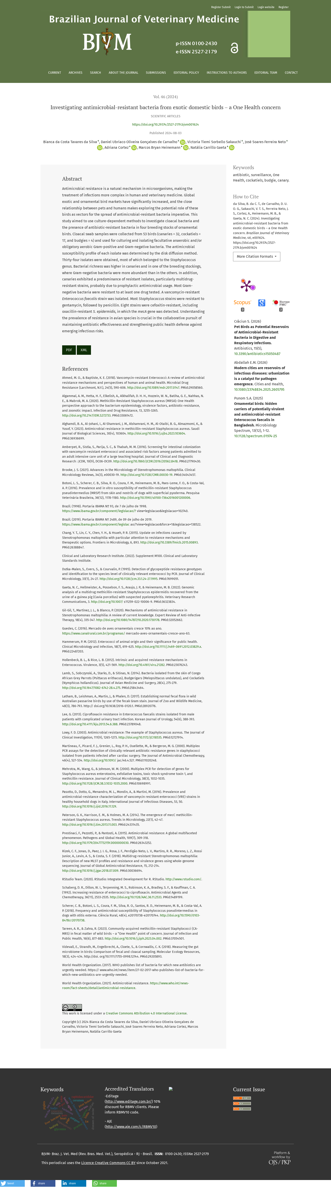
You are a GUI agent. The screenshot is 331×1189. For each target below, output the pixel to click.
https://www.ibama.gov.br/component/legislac (95, 524)
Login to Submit (244, 7)
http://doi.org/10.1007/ (107, 602)
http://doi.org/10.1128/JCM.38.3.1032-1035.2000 (94, 783)
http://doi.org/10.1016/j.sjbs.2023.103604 (156, 433)
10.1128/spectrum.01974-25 (255, 436)
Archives (75, 73)
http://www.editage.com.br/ (129, 1101)
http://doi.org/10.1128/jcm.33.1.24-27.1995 (128, 579)
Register (284, 7)
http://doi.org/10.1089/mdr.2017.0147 (153, 388)
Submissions (156, 73)
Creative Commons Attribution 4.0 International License (146, 1013)
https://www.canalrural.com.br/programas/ (93, 633)
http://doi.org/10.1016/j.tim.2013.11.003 (89, 825)
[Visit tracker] (170, 1089)
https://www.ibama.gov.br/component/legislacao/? (99, 511)
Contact (291, 73)
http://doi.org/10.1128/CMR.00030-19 (146, 475)
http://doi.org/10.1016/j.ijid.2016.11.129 (89, 806)
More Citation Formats (255, 256)
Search (95, 73)
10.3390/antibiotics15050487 (257, 354)
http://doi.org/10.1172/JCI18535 (139, 737)
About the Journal (123, 73)
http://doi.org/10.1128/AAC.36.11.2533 (135, 897)
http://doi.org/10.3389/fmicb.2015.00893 (169, 542)
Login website (266, 7)
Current (54, 73)
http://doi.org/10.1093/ (100, 760)
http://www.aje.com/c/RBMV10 (131, 1127)
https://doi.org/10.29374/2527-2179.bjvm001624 (165, 124)
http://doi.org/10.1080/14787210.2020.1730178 (127, 620)
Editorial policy (186, 73)
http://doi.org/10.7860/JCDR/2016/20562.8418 (145, 461)
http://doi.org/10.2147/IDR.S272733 (86, 415)
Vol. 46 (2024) (165, 96)
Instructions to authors (227, 73)
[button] (12, 1183)
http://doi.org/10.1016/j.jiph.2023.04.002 (133, 939)
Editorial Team (265, 73)
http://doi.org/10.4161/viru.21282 (141, 665)
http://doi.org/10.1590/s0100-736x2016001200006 (155, 498)
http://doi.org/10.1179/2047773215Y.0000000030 (95, 843)
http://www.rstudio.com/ (183, 879)
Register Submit (221, 7)
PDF (69, 350)
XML (84, 350)
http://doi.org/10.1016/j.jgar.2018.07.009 (90, 871)
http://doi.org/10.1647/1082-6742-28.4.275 (91, 688)
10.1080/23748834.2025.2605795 (259, 389)
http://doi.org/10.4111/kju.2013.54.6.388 (90, 724)
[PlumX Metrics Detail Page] (246, 285)
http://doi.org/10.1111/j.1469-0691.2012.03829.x (168, 647)
